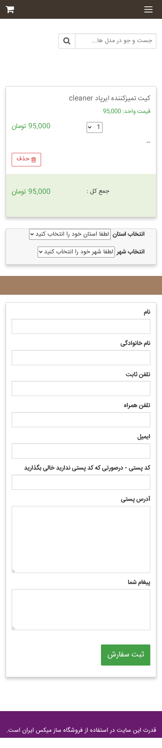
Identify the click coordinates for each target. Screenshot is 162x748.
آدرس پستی (135, 499)
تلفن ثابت (138, 375)
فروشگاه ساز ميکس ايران (52, 730)
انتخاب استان (129, 234)
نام (147, 312)
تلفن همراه (137, 406)
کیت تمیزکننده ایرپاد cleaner (109, 98)
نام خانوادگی (135, 344)
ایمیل (144, 437)
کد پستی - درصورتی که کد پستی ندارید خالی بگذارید (87, 468)
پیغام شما (139, 583)
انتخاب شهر (131, 252)
